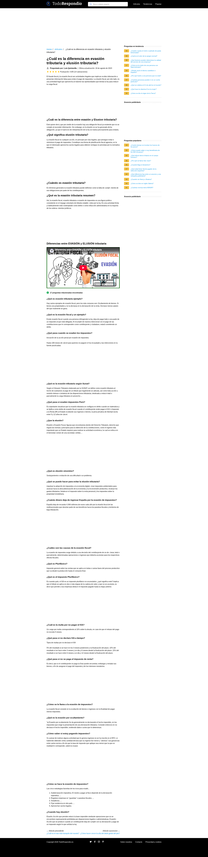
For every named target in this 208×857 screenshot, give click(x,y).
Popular (158, 4)
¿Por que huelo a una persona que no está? (146, 76)
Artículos (136, 4)
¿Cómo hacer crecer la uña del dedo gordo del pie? (100, 833)
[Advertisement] (104, 26)
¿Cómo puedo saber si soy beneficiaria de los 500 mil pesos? (145, 151)
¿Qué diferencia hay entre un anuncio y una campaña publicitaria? (146, 175)
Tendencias (147, 4)
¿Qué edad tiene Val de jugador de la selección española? (143, 170)
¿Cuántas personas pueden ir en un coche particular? (145, 80)
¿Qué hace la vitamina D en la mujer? (144, 89)
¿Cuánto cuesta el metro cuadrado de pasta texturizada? (146, 51)
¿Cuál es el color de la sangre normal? (144, 56)
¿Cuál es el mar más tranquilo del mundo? (63, 833)
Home (49, 49)
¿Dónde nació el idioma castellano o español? (143, 71)
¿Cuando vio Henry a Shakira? (141, 179)
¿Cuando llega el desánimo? (140, 165)
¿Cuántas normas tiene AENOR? (142, 187)
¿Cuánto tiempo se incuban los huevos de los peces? (145, 146)
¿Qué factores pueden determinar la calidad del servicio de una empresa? (146, 61)
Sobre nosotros (126, 842)
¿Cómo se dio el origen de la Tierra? (143, 93)
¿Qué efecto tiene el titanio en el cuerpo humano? (144, 156)
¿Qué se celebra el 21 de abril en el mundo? (146, 85)
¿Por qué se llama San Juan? (141, 161)
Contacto (138, 842)
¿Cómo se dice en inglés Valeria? (142, 183)
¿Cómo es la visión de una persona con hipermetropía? (144, 66)
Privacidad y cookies (153, 842)
